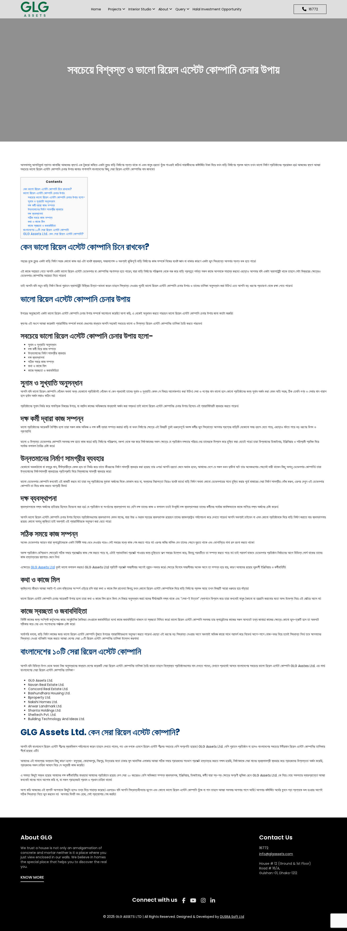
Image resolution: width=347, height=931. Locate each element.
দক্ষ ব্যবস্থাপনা (35, 213)
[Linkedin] (212, 900)
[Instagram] (203, 900)
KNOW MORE (32, 877)
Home (96, 9)
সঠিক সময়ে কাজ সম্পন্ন (40, 217)
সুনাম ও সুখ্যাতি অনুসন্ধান (41, 201)
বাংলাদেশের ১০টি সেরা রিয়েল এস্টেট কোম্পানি (46, 230)
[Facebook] (183, 900)
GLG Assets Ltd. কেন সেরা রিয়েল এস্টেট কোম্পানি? (53, 234)
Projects (114, 9)
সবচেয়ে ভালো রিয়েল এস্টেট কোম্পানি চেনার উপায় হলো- (56, 197)
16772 (263, 848)
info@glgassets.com (276, 854)
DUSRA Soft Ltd (232, 916)
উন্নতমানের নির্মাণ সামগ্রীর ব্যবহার (45, 209)
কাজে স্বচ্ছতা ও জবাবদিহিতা (42, 225)
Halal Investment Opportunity (217, 9)
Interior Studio (139, 9)
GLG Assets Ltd (43, 567)
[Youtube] (193, 900)
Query (180, 9)
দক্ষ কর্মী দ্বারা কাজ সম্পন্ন (41, 205)
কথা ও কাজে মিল (36, 221)
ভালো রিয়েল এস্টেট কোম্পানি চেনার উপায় (44, 193)
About (163, 9)
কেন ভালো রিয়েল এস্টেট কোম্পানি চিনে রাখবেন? (47, 189)
